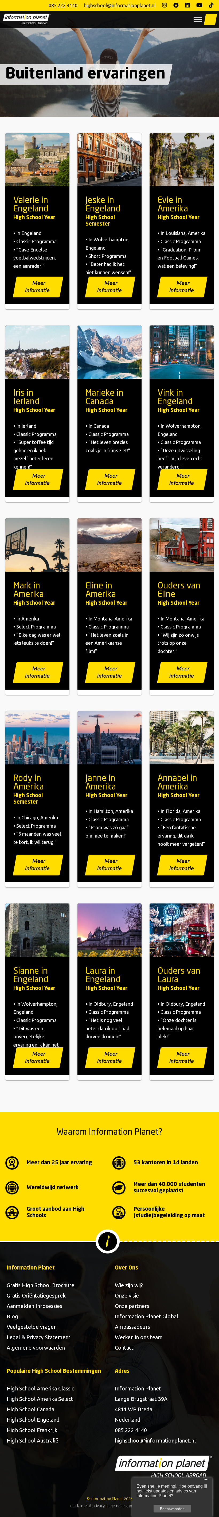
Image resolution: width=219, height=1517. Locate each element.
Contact (124, 1348)
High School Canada (30, 1409)
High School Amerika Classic (40, 1388)
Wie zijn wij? (129, 1285)
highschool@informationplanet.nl (120, 5)
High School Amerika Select (40, 1399)
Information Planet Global (146, 1316)
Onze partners (132, 1306)
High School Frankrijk (32, 1430)
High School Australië (32, 1440)
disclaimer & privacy (87, 1505)
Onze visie (127, 1295)
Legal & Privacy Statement (39, 1337)
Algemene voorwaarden (36, 1348)
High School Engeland (33, 1420)
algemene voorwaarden (128, 1505)
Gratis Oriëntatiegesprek (36, 1295)
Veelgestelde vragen (32, 1327)
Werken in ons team (139, 1337)
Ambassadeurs (132, 1327)
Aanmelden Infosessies (34, 1306)
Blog (12, 1316)
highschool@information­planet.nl (155, 1440)
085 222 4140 (63, 5)
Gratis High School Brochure (40, 1285)
